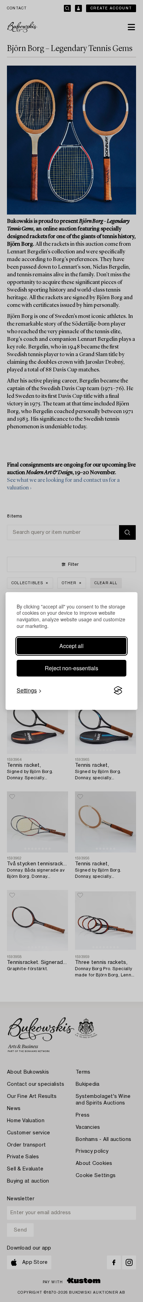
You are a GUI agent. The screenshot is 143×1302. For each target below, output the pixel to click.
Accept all (71, 646)
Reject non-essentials (71, 668)
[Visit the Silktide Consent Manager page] (118, 690)
